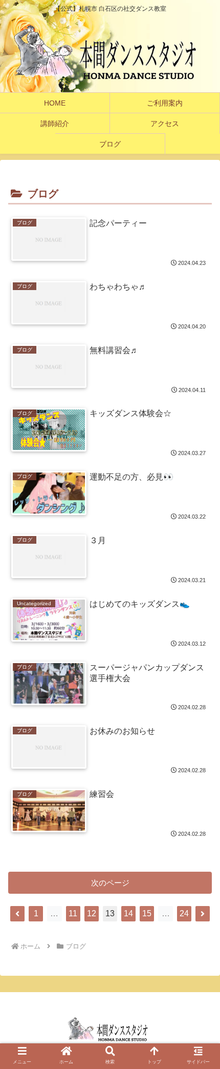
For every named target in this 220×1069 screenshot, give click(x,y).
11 (73, 913)
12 (91, 913)
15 (146, 913)
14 (128, 913)
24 (184, 913)
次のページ (110, 882)
